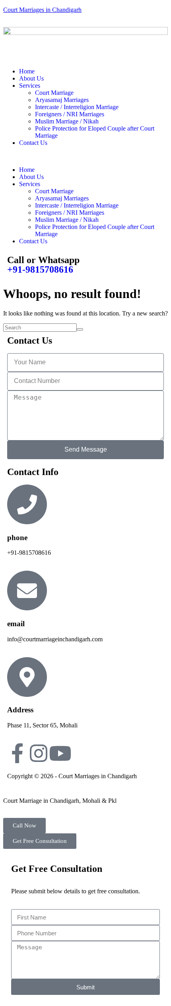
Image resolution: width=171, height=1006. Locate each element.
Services (29, 85)
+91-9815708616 (40, 269)
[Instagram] (39, 753)
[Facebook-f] (17, 753)
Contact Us (33, 142)
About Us (31, 78)
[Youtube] (60, 753)
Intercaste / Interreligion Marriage (77, 107)
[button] (85, 156)
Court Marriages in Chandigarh (42, 9)
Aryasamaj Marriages (62, 99)
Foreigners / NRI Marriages (69, 114)
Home (27, 71)
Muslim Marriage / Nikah (67, 121)
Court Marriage (54, 92)
